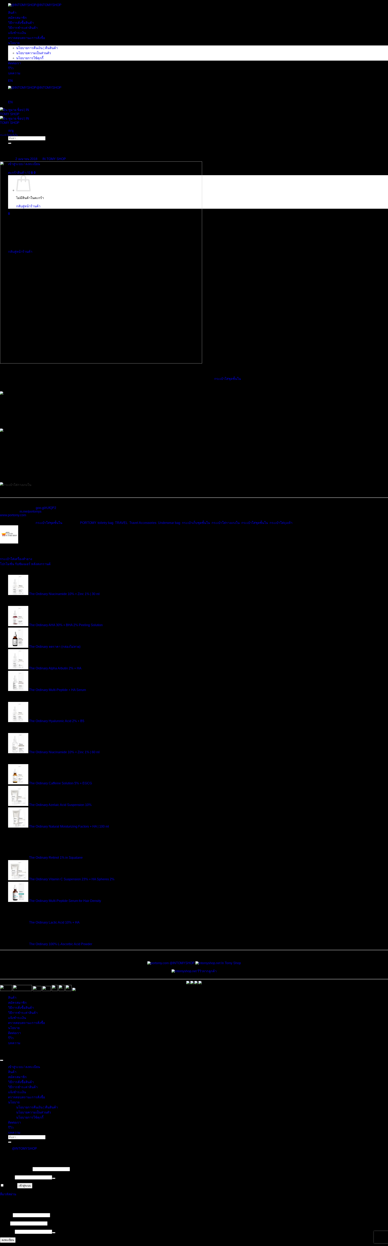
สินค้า (12, 12)
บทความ (14, 73)
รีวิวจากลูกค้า (207, 971)
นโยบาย (14, 43)
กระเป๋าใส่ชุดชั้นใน (9, 135)
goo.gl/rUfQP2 (46, 508)
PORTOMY (88, 523)
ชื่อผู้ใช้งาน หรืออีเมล (16, 1169)
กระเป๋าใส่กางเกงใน (226, 523)
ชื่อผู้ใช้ (6, 1215)
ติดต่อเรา (14, 63)
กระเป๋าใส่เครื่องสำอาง (16, 559)
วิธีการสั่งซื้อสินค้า (21, 22)
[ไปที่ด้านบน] (1, 1060)
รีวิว (11, 68)
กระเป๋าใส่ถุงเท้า (281, 523)
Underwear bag (169, 523)
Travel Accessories (142, 523)
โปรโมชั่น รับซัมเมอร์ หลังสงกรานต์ (25, 564)
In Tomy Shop (230, 963)
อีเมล (4, 1223)
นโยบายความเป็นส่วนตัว (33, 53)
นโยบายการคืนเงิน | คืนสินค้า (37, 48)
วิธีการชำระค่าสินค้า (23, 27)
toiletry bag (105, 523)
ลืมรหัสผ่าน (8, 1194)
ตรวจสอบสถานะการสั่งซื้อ (26, 38)
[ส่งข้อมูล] (9, 1142)
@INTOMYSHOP (48, 5)
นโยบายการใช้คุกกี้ (29, 58)
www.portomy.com (13, 515)
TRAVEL (121, 523)
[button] (11, 130)
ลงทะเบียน (8, 1240)
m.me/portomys (30, 511)
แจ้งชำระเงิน (17, 33)
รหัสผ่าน (7, 1177)
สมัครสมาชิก (17, 17)
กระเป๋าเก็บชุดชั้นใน (196, 523)
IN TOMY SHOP (54, 159)
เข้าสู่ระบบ (25, 1185)
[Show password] (53, 1178)
